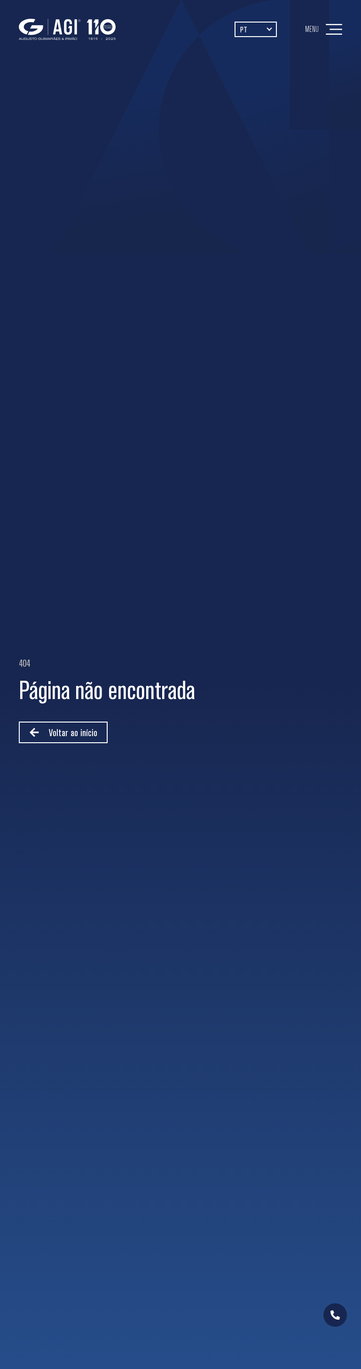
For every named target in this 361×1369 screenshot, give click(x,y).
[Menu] (334, 29)
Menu (312, 29)
